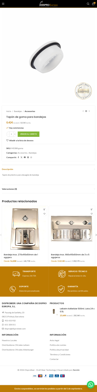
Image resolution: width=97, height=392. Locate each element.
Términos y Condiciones (60, 354)
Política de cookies (58, 345)
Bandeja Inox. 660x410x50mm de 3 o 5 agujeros (70, 256)
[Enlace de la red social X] (21, 157)
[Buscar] (88, 3)
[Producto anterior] (83, 111)
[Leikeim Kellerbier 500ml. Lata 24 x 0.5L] (54, 312)
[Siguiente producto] (89, 111)
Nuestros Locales (9, 340)
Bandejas (18, 111)
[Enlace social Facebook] (18, 157)
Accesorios (30, 111)
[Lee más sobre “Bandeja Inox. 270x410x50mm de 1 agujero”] (44, 209)
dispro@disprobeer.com (15, 328)
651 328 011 (10, 324)
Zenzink (76, 370)
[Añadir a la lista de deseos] (44, 214)
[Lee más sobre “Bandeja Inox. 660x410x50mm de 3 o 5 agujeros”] (91, 209)
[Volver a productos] (86, 111)
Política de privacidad (59, 349)
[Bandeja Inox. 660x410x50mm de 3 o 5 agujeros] (72, 229)
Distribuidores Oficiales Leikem (15, 345)
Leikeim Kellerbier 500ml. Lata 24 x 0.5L (77, 310)
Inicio (8, 111)
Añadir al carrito (28, 134)
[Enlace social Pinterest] (28, 157)
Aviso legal (54, 340)
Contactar (54, 359)
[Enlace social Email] (24, 157)
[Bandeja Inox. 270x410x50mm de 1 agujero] (25, 229)
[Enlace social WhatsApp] (31, 157)
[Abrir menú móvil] (3, 3)
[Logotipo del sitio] (48, 3)
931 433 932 (10, 320)
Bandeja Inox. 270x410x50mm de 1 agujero (21, 256)
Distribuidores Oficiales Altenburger (18, 349)
